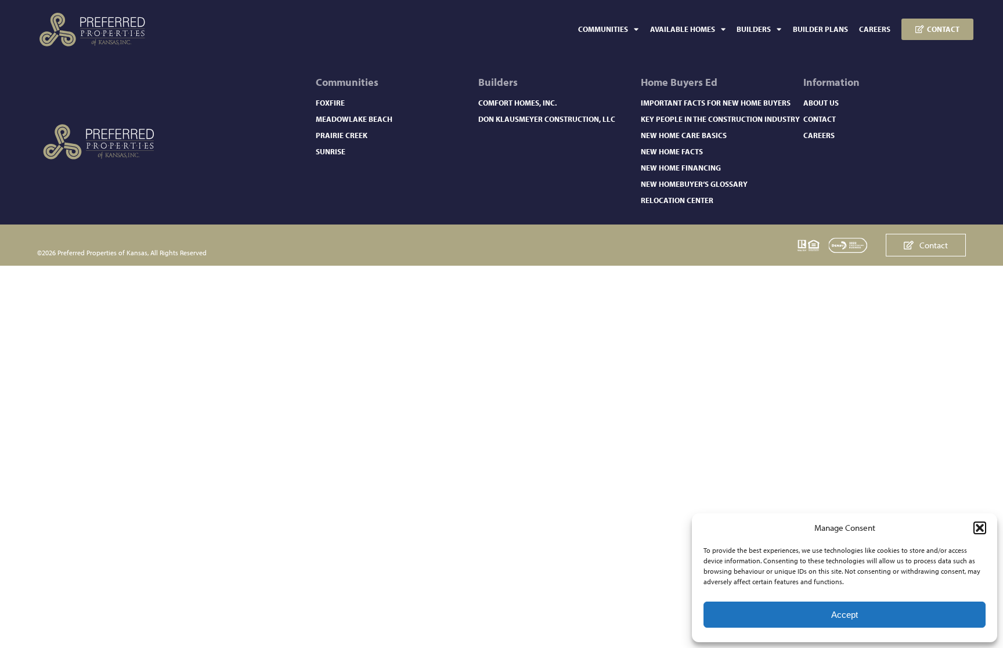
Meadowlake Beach (354, 119)
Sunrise (330, 151)
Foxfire (330, 102)
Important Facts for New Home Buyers (716, 102)
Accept (844, 615)
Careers (874, 29)
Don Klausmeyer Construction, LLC (546, 119)
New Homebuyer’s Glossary (694, 184)
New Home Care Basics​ (684, 135)
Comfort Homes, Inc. (517, 102)
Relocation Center (677, 200)
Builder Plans (820, 29)
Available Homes (682, 29)
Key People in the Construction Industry (720, 119)
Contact (819, 119)
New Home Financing (681, 167)
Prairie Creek (341, 135)
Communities (603, 29)
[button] (980, 528)
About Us (821, 102)
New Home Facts (672, 151)
